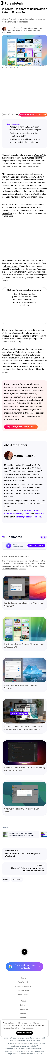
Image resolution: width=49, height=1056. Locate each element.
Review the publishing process (14, 569)
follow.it (23, 1017)
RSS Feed (23, 1013)
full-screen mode (11, 266)
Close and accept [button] (24, 1033)
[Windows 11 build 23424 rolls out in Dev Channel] (24, 794)
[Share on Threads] (17, 114)
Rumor (6, 879)
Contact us (23, 1009)
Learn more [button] (29, 1028)
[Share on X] (8, 114)
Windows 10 (18, 360)
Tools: (23, 978)
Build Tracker (23, 995)
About (23, 1001)
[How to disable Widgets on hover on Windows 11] (24, 670)
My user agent (23, 990)
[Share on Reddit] (4, 114)
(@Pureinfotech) (26, 28)
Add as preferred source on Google (25, 966)
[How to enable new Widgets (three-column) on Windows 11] (24, 629)
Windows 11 (39, 155)
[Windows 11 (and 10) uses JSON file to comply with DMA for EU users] (24, 752)
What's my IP (23, 982)
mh (24, 1054)
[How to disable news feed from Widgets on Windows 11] (24, 588)
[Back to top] (24, 952)
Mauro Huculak (15, 28)
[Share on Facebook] (12, 114)
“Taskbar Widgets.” (10, 363)
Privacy (23, 1005)
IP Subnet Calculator (23, 986)
